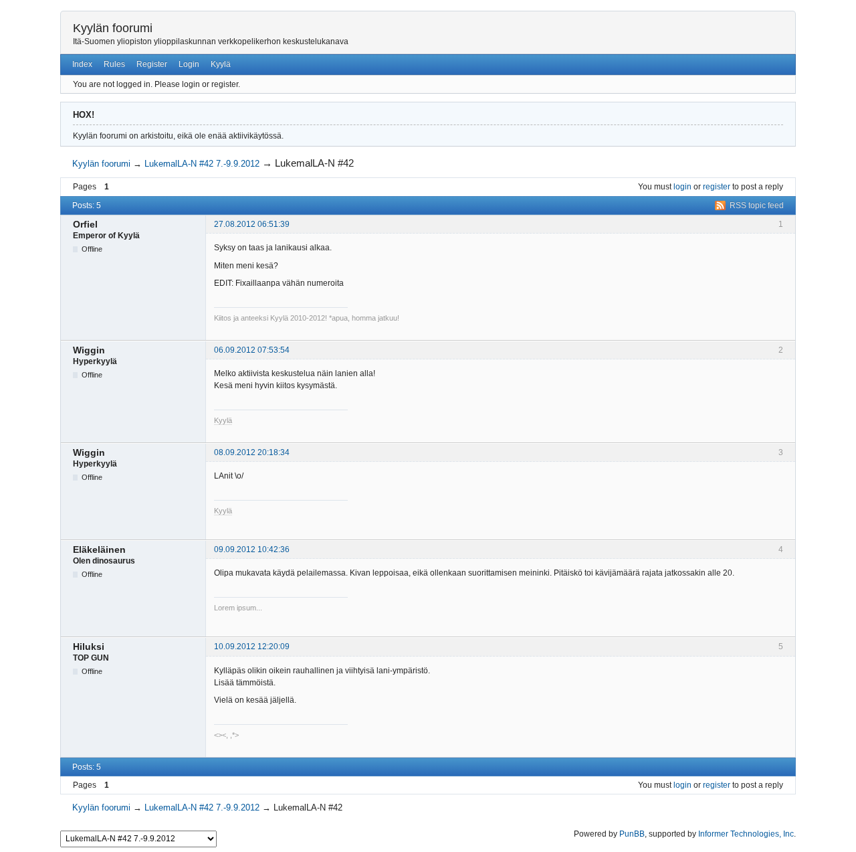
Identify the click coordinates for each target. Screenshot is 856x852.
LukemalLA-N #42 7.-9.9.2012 (201, 164)
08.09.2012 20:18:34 (252, 452)
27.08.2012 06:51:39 (252, 224)
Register (151, 64)
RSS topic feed (757, 205)
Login (189, 64)
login (682, 186)
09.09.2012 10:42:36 (252, 549)
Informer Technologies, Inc (746, 834)
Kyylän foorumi (112, 28)
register (716, 186)
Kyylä (221, 64)
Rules (114, 64)
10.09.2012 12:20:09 (252, 646)
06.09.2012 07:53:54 (252, 350)
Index (82, 64)
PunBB (632, 834)
